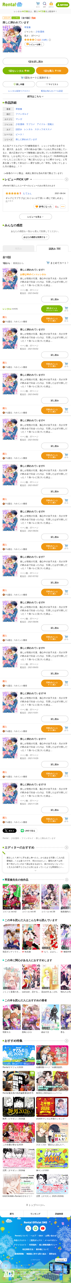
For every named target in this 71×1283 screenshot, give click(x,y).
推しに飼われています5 (32, 465)
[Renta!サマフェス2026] (19, 4)
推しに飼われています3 (32, 374)
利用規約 (32, 1244)
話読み (19, 129)
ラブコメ (30, 124)
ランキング (35, 1213)
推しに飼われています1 (32, 269)
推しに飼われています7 (32, 556)
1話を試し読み (35, 61)
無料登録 (64, 4)
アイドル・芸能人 (45, 124)
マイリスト (53, 84)
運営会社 (52, 1253)
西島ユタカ (27, 1032)
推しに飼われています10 (33, 693)
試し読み (55, 299)
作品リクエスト (20, 1240)
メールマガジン (51, 1240)
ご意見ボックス (35, 1240)
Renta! (6, 838)
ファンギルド (22, 113)
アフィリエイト (20, 1244)
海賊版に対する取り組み (36, 1253)
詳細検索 (59, 1213)
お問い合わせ (50, 1235)
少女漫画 (40, 31)
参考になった (45, 206)
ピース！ (20, 134)
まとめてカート (58, 262)
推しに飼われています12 (33, 784)
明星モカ (7, 1032)
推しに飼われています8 (32, 602)
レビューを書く (35, 44)
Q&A (41, 1235)
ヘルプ (33, 1235)
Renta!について (21, 1235)
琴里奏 (27, 27)
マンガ (19, 118)
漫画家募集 (19, 1253)
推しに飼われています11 (33, 738)
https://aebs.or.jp (23, 1279)
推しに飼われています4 (32, 420)
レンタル (28, 129)
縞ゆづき (45, 1032)
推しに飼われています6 (32, 511)
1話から (6, 263)
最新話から (18, 263)
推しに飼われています (26, 139)
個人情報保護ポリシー (48, 1244)
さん (27, 193)
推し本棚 (20, 84)
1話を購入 (52, 70)
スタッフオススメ (43, 129)
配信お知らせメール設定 (52, 90)
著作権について (42, 1249)
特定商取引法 (27, 1249)
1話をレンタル (18, 70)
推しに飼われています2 (32, 329)
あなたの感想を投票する (34, 237)
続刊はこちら (34, 96)
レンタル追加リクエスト (19, 90)
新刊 (12, 1213)
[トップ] (9, 4)
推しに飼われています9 (32, 647)
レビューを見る (34, 216)
